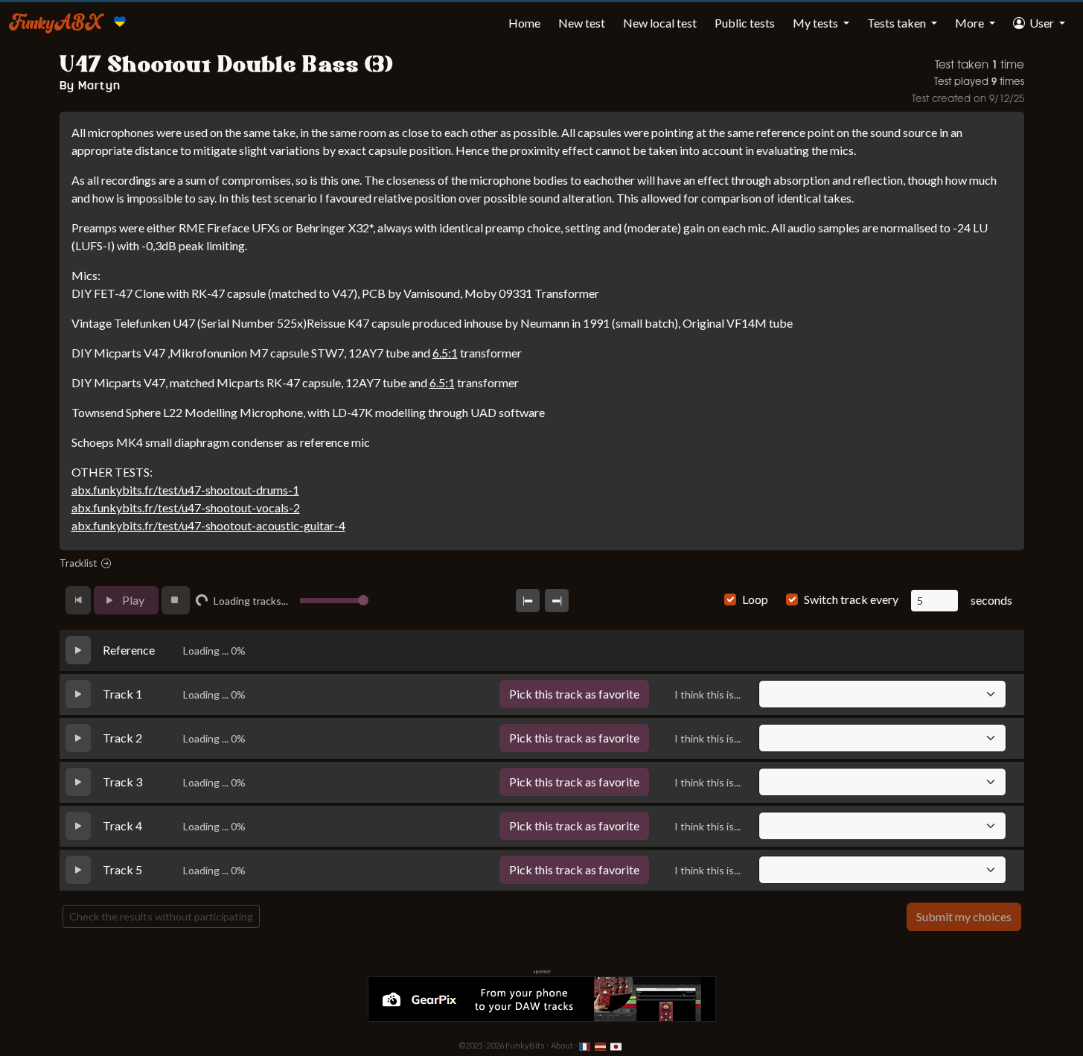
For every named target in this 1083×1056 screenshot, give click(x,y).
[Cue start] (540, 600)
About (562, 1045)
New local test (660, 23)
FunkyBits (525, 1045)
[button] (1039, 23)
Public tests (745, 23)
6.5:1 (445, 353)
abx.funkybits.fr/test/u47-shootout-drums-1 (185, 490)
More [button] (970, 23)
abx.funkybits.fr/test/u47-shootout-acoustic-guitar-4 (208, 525)
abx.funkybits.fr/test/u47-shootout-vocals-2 (185, 507)
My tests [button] (816, 23)
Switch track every (851, 599)
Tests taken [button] (897, 23)
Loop (755, 599)
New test (581, 23)
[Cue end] (569, 600)
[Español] (601, 1045)
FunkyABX (55, 22)
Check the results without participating (161, 916)
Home (524, 23)
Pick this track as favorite (574, 694)
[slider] (387, 600)
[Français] (585, 1045)
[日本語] (616, 1045)
